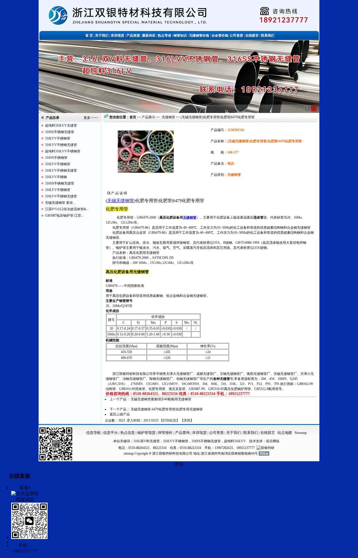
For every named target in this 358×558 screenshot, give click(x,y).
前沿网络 (272, 441)
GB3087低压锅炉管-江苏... (64, 215)
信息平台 (110, 433)
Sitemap (301, 433)
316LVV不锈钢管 (57, 138)
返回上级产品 (120, 414)
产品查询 (182, 433)
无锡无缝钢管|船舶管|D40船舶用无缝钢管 (161, 399)
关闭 (187, 420)
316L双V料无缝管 (146, 441)
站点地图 (284, 433)
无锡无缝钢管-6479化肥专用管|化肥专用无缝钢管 (167, 409)
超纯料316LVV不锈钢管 (62, 151)
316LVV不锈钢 (56, 177)
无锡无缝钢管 (120, 200)
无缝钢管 (168, 117)
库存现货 (199, 433)
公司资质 (217, 433)
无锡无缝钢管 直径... (60, 203)
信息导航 (93, 433)
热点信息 (127, 433)
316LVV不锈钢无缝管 (61, 145)
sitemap (129, 453)
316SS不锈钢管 (56, 158)
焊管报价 (165, 433)
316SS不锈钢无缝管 (59, 132)
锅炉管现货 (146, 433)
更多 (87, 118)
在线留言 (267, 433)
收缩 (179, 464)
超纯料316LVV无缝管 (61, 125)
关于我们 (233, 433)
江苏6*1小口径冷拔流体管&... (67, 209)
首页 (132, 117)
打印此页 (169, 420)
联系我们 (251, 433)
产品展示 (148, 117)
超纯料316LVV (235, 441)
